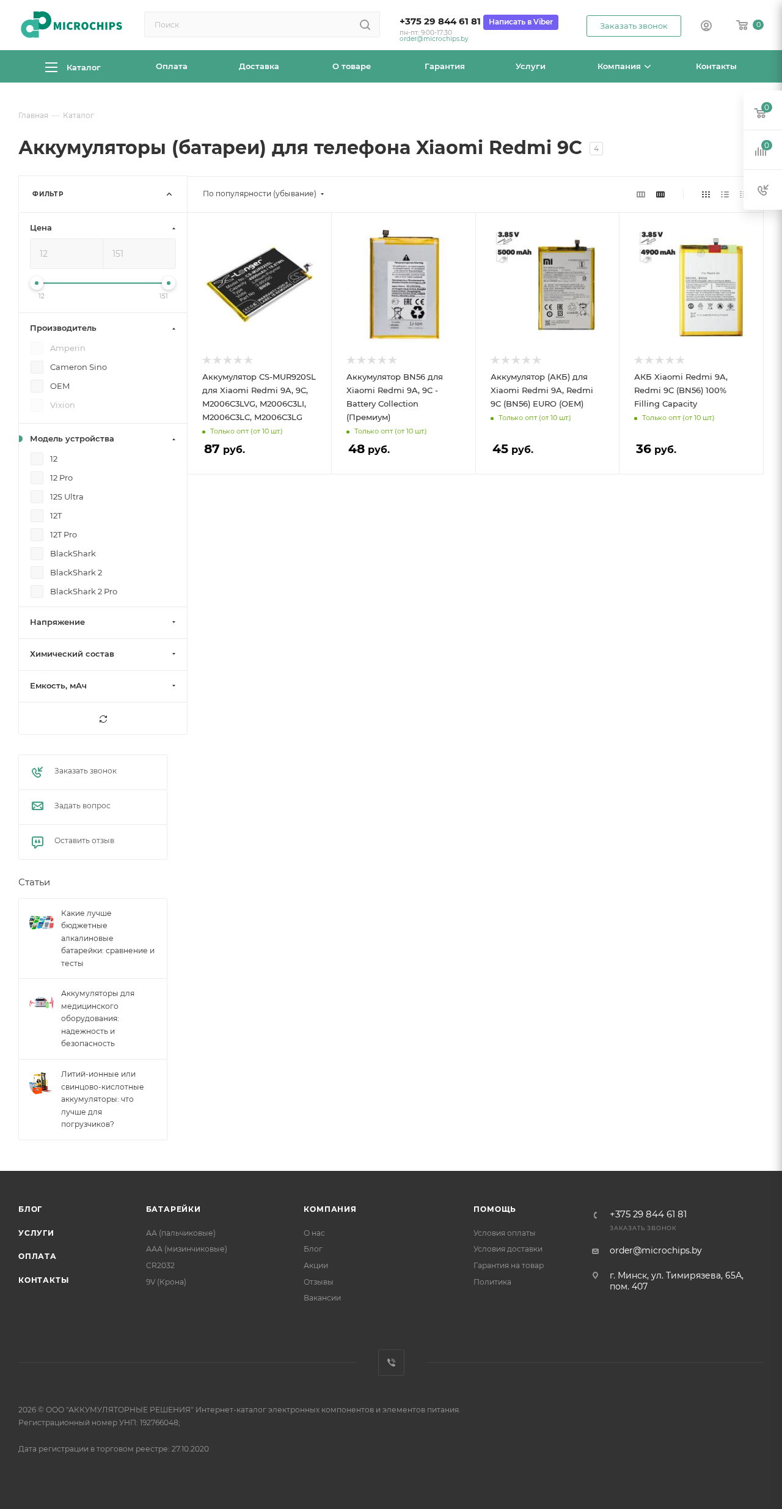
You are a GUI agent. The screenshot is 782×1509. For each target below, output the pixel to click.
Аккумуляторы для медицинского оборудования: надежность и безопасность (97, 1019)
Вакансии (322, 1297)
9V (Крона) (166, 1281)
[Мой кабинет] (706, 27)
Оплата (37, 1256)
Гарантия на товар (508, 1265)
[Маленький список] (640, 194)
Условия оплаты (504, 1233)
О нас (314, 1233)
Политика (492, 1281)
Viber (391, 1362)
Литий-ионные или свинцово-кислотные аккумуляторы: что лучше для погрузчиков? (102, 1099)
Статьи (34, 882)
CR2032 (160, 1265)
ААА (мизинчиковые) (186, 1248)
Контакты (43, 1280)
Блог (30, 1209)
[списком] (725, 194)
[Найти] (365, 24)
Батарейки (173, 1209)
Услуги (36, 1233)
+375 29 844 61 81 (440, 21)
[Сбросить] (103, 719)
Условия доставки (508, 1248)
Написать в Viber (521, 21)
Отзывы (319, 1281)
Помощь (494, 1209)
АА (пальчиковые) (181, 1233)
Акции (316, 1265)
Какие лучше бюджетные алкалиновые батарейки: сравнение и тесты (108, 938)
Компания (330, 1209)
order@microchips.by (434, 39)
